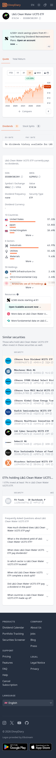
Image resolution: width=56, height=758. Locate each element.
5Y (30, 73)
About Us (35, 627)
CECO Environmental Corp (23, 276)
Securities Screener (13, 640)
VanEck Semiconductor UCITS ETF (32, 410)
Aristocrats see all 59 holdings (27, 283)
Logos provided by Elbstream (17, 737)
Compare (27, 111)
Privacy (34, 668)
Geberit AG (20, 440)
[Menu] (52, 5)
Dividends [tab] (9, 126)
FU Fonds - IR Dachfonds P (29, 499)
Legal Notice (37, 662)
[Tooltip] (17, 294)
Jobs (32, 633)
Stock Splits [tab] (31, 126)
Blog (33, 640)
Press (33, 646)
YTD (11, 72)
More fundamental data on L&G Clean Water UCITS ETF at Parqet (29, 320)
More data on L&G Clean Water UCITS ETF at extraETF (29, 313)
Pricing (6, 656)
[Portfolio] (45, 5)
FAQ (4, 668)
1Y (18, 72)
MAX (39, 72)
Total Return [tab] (19, 58)
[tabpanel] (28, 92)
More (28, 235)
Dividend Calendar (13, 627)
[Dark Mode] (39, 5)
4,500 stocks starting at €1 (25, 300)
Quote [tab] (5, 58)
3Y (24, 72)
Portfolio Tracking (13, 633)
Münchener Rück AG (24, 369)
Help (5, 675)
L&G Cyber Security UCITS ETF (31, 430)
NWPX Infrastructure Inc (22, 271)
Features (7, 662)
